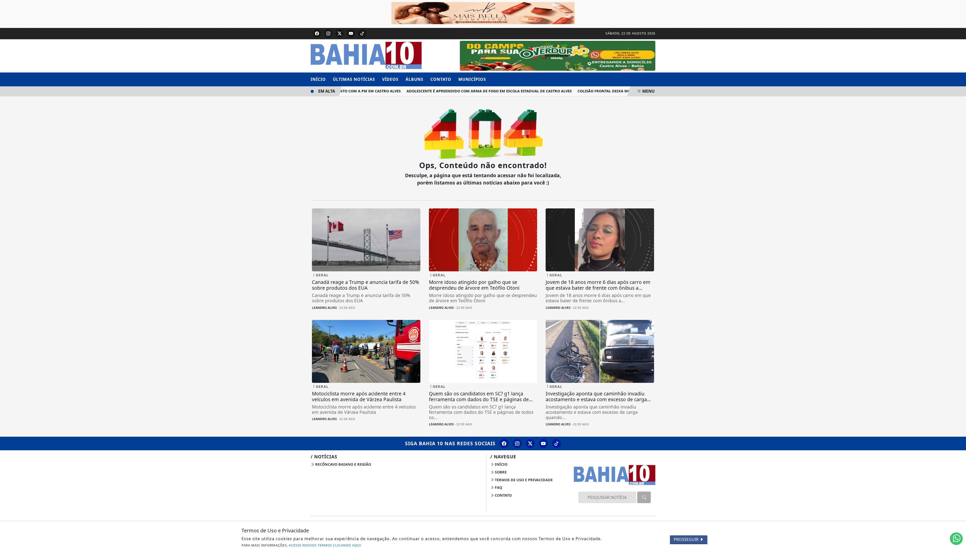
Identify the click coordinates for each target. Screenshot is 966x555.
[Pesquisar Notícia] (644, 497)
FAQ (498, 487)
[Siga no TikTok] (362, 33)
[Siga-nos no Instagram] (517, 443)
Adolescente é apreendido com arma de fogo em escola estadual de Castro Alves (477, 91)
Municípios (472, 79)
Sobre (500, 472)
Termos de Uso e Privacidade (523, 479)
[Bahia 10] (366, 55)
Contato (440, 79)
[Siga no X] (340, 33)
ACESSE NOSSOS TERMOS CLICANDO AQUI (325, 545)
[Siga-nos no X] (530, 443)
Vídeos (390, 79)
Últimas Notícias (354, 79)
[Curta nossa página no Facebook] (504, 443)
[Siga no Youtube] (351, 33)
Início (318, 79)
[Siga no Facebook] (317, 33)
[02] (557, 55)
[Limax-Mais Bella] (483, 12)
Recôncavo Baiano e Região (342, 464)
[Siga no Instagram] (328, 33)
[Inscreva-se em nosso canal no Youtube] (543, 443)
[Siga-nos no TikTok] (556, 443)
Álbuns (414, 79)
